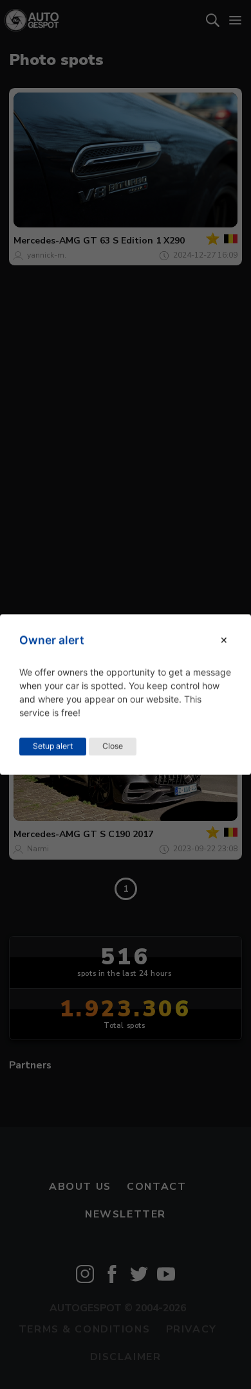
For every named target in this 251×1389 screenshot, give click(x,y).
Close (112, 746)
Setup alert (53, 746)
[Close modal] (224, 640)
